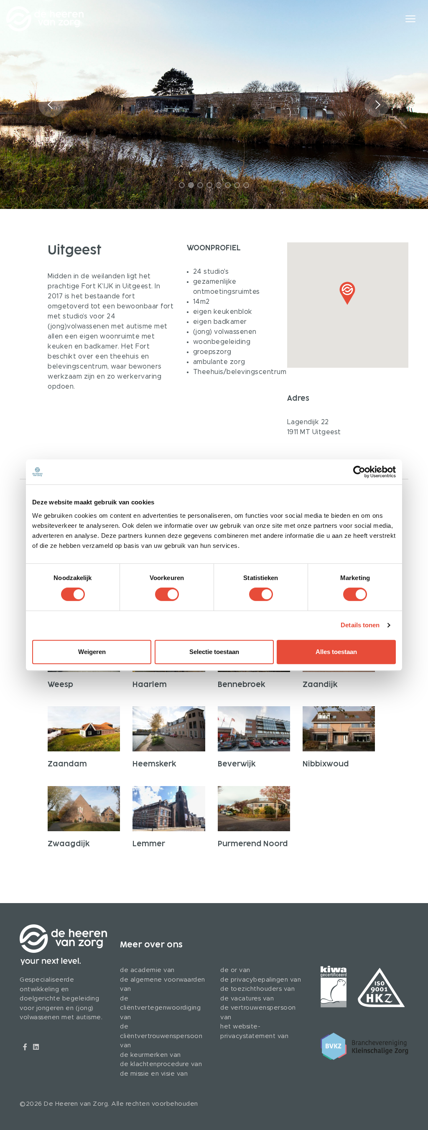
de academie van (147, 970)
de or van (235, 970)
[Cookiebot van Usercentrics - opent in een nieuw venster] (359, 472)
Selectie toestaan (214, 651)
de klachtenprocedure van (161, 1064)
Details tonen (360, 625)
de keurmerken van (150, 1055)
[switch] (167, 594)
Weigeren (92, 651)
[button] (377, 104)
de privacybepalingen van (260, 980)
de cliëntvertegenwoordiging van (160, 1008)
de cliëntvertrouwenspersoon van (161, 1036)
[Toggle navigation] (416, 18)
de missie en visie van (154, 1074)
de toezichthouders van (257, 989)
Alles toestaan (336, 651)
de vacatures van (247, 998)
